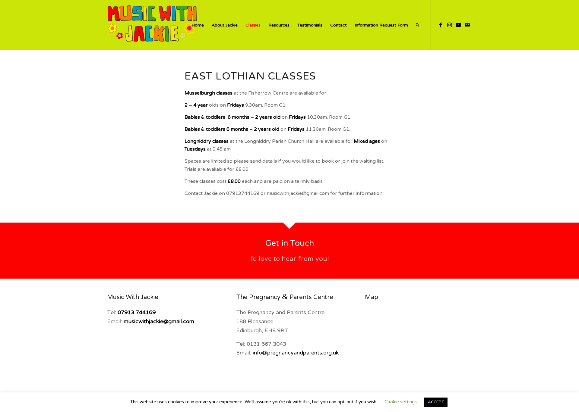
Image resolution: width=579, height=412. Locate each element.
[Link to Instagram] (449, 25)
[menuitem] (198, 25)
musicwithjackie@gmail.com (159, 321)
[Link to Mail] (467, 25)
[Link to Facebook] (440, 25)
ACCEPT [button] (436, 402)
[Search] (417, 25)
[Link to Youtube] (458, 25)
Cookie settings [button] (400, 401)
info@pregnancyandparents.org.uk (296, 352)
